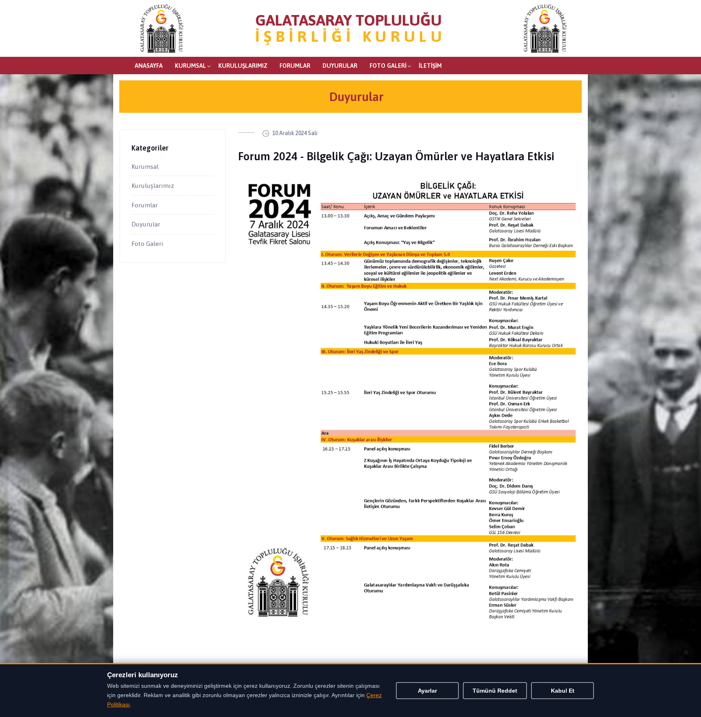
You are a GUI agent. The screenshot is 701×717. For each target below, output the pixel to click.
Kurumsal (190, 65)
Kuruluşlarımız (242, 65)
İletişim (430, 65)
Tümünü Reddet (495, 690)
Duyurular (340, 65)
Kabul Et (562, 690)
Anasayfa (149, 65)
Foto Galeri (388, 65)
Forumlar (295, 65)
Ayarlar (427, 690)
